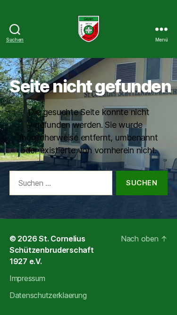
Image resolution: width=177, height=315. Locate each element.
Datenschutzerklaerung (47, 295)
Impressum (27, 278)
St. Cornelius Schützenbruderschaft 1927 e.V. (51, 250)
